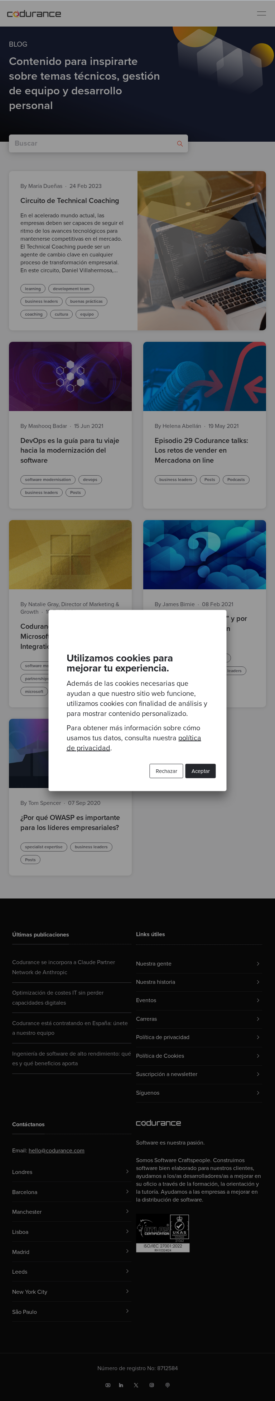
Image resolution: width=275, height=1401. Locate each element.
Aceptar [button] (201, 771)
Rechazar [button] (166, 771)
